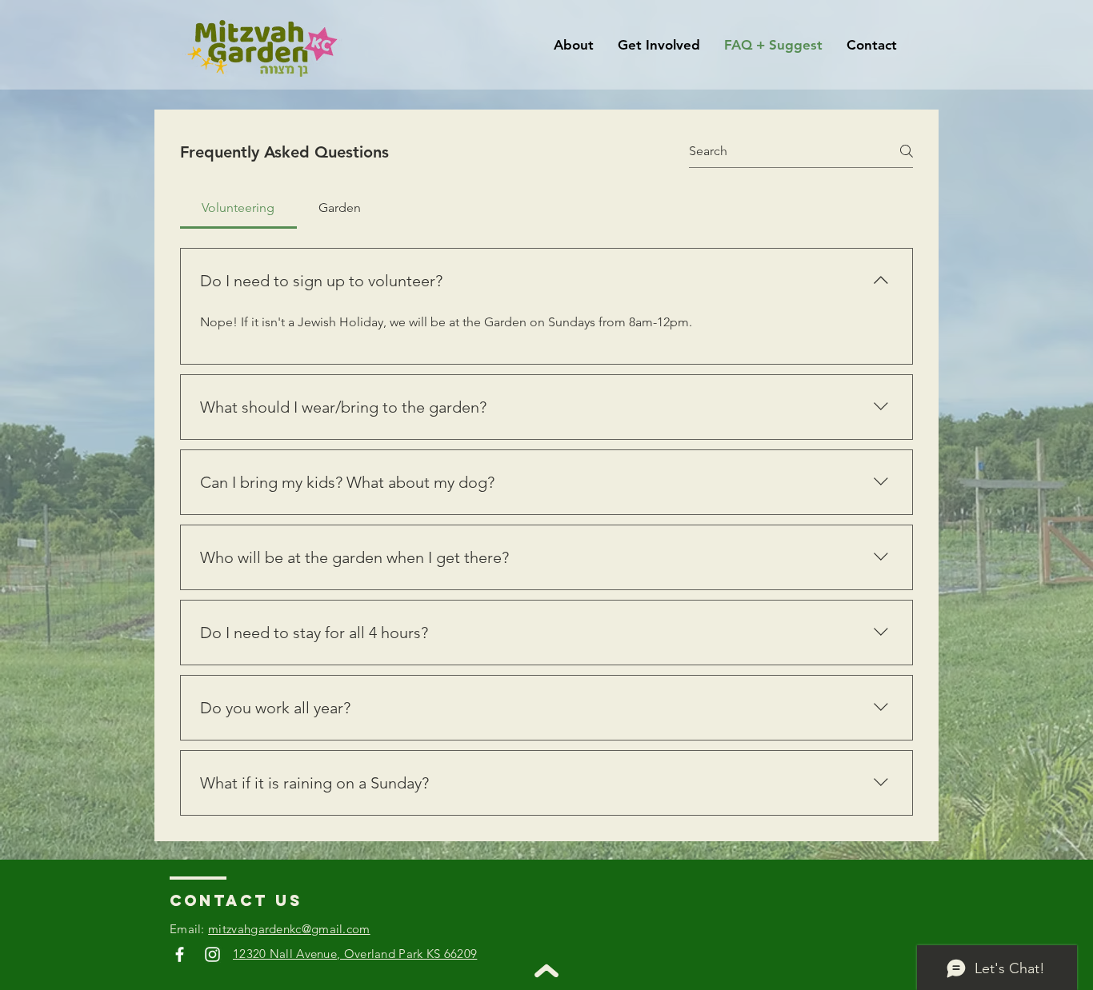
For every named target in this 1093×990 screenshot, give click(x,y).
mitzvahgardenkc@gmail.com (289, 928)
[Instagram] (212, 954)
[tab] (238, 208)
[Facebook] (180, 954)
